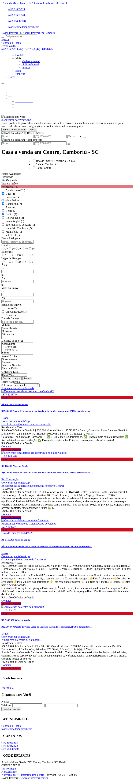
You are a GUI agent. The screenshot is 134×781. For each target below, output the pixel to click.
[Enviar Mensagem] (68, 144)
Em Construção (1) (16, 311)
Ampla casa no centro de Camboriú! (21, 639)
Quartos (5, 245)
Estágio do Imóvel (11, 304)
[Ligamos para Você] (13, 116)
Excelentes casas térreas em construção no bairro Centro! (32, 485)
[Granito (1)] (17, 346)
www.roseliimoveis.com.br (33, 777)
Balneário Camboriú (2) (19, 228)
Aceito (32, 129)
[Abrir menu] (2, 82)
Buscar (6, 378)
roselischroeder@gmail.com (23, 26)
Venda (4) (11, 180)
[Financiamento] (11, 359)
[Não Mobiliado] (9, 334)
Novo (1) (11, 315)
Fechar (27, 378)
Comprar (6, 446)
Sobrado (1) (12, 197)
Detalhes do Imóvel (12, 340)
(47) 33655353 (16, 9)
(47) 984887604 (17, 21)
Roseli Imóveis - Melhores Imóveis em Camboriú (28, 32)
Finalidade (7, 176)
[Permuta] (11, 362)
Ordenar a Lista (9, 371)
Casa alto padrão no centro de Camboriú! (24, 559)
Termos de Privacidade (14, 129)
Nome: (5, 701)
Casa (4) (10, 193)
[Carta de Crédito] (11, 368)
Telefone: (6, 705)
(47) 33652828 (16, 15)
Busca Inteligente (10, 238)
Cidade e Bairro (10, 200)
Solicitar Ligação (11, 709)
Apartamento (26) (15, 190)
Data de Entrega (10, 318)
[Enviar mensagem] (84, 137)
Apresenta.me (9, 771)
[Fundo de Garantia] (11, 365)
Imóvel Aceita (9, 356)
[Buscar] (2, 37)
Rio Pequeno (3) (15, 217)
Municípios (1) (14, 231)
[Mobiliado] (9, 331)
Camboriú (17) (14, 203)
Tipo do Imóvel (9, 183)
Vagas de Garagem (11, 258)
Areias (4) (10, 207)
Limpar (16, 378)
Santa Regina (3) (15, 221)
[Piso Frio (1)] (17, 349)
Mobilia (5, 325)
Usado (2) (11, 308)
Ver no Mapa (8, 768)
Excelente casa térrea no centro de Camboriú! (26, 424)
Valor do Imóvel (10, 287)
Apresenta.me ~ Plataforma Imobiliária (22, 774)
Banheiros (7, 251)
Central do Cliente (11, 725)
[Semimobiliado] (9, 328)
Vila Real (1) (13, 235)
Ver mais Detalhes (11, 449)
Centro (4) (11, 214)
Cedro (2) (11, 210)
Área (4, 264)
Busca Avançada (10, 381)
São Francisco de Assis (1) (20, 224)
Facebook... (7, 687)
